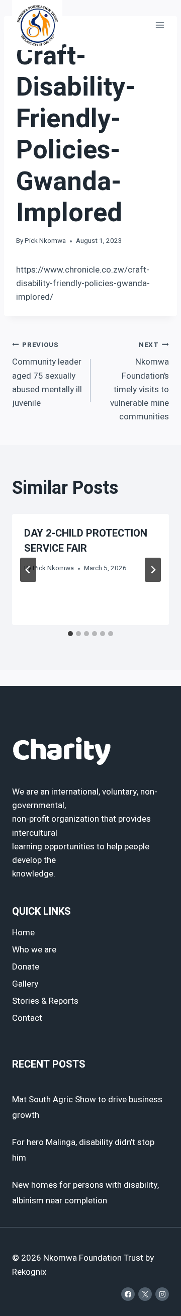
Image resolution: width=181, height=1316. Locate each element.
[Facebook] (128, 1294)
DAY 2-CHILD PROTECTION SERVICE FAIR (85, 541)
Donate (25, 966)
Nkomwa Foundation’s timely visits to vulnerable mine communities (139, 381)
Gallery (25, 984)
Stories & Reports (45, 1001)
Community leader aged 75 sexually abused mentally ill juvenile (47, 374)
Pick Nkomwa (45, 241)
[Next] (153, 570)
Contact (27, 1018)
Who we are (34, 949)
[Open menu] (159, 25)
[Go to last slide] (28, 570)
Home (23, 932)
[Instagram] (162, 1294)
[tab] (70, 633)
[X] (145, 1294)
